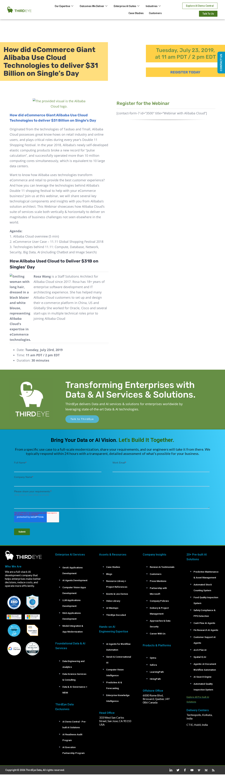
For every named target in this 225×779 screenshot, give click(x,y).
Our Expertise (62, 6)
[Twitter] (176, 770)
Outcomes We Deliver (92, 6)
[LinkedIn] (169, 770)
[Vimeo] (197, 770)
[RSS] (211, 770)
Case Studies (136, 13)
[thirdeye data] (31, 380)
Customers (155, 13)
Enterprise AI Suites (125, 6)
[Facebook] (183, 770)
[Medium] (204, 770)
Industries (152, 6)
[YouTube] (190, 770)
